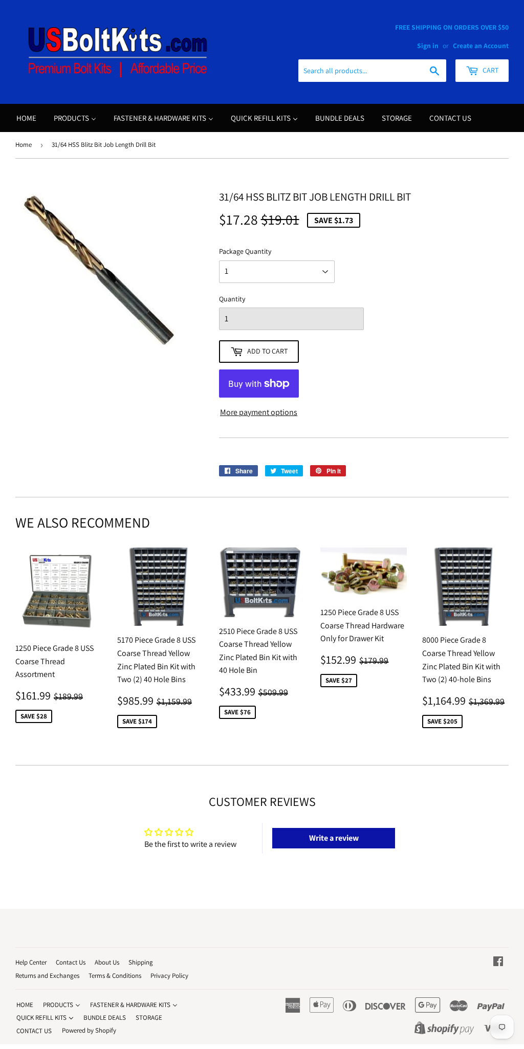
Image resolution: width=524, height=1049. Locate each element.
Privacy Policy (169, 975)
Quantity (232, 298)
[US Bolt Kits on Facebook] (498, 962)
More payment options (258, 412)
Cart (489, 70)
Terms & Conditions (115, 975)
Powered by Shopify (89, 1030)
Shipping (140, 962)
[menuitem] (26, 118)
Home (23, 144)
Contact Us (70, 962)
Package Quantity (245, 251)
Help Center (31, 962)
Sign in (428, 45)
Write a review (334, 838)
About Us (107, 962)
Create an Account (481, 45)
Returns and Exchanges (47, 975)
